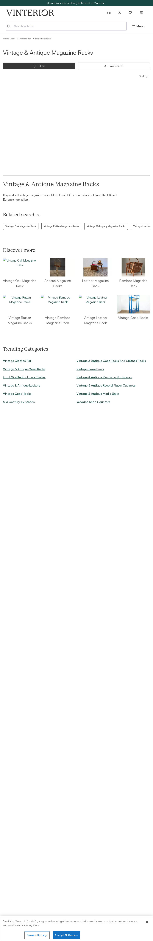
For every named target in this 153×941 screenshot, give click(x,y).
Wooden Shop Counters (93, 402)
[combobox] (66, 26)
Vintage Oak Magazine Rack (20, 226)
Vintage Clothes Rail (17, 361)
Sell (109, 12)
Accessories (25, 38)
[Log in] (119, 12)
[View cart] (141, 12)
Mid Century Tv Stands (19, 402)
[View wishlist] (130, 12)
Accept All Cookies (66, 935)
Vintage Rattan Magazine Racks (61, 226)
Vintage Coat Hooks (17, 393)
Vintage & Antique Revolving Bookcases (104, 377)
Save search (116, 65)
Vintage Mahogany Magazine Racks (106, 226)
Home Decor (9, 38)
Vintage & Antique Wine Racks (24, 369)
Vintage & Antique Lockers (21, 385)
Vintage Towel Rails (90, 369)
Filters (41, 65)
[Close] (147, 922)
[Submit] (10, 26)
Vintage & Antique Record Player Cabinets (105, 385)
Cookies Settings (37, 935)
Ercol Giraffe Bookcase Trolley (24, 377)
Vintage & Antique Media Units (97, 393)
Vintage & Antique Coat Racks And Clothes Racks (111, 361)
